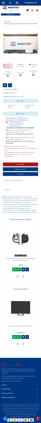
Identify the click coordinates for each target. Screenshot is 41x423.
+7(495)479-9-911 (30, 3)
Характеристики (20, 169)
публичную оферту (24, 414)
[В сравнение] (10, 85)
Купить (17, 269)
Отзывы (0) (20, 174)
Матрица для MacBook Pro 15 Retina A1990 (20, 326)
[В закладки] (5, 85)
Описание (20, 164)
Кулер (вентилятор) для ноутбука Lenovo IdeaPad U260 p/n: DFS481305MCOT (20, 259)
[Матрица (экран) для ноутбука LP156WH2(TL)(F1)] (20, 43)
